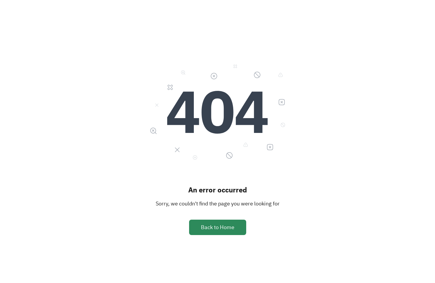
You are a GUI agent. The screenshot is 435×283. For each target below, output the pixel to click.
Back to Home (217, 227)
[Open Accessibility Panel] (426, 274)
